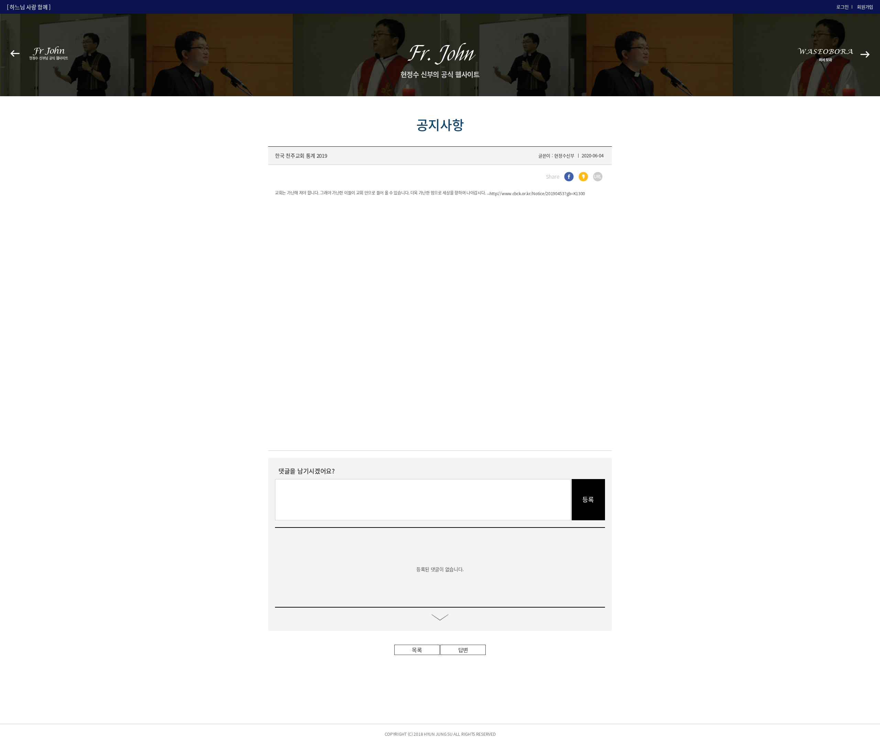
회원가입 (865, 6)
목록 (417, 650)
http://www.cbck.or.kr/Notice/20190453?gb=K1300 (537, 193)
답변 (463, 650)
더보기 (440, 617)
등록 (588, 499)
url (598, 176)
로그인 (842, 6)
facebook (569, 176)
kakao (583, 176)
